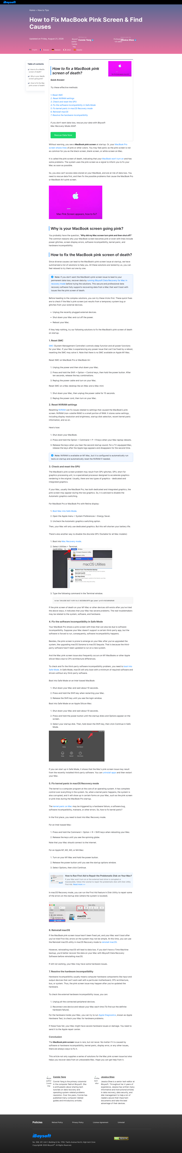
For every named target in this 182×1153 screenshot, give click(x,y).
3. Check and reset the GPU (64, 102)
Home (32, 10)
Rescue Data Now (63, 135)
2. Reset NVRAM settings (62, 98)
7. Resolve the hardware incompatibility (69, 115)
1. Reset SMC (57, 95)
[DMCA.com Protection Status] (121, 1136)
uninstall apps (109, 772)
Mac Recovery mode (71, 541)
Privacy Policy (78, 1122)
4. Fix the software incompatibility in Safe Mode (73, 105)
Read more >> (79, 884)
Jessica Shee (127, 40)
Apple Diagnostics (107, 1015)
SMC (51, 346)
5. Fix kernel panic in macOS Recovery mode (72, 108)
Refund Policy (57, 1122)
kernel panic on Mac (62, 806)
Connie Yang (84, 40)
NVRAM (62, 410)
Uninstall (121, 1122)
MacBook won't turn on (113, 159)
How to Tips (43, 10)
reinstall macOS (109, 942)
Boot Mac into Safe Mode (64, 511)
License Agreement (100, 1122)
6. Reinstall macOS (59, 112)
